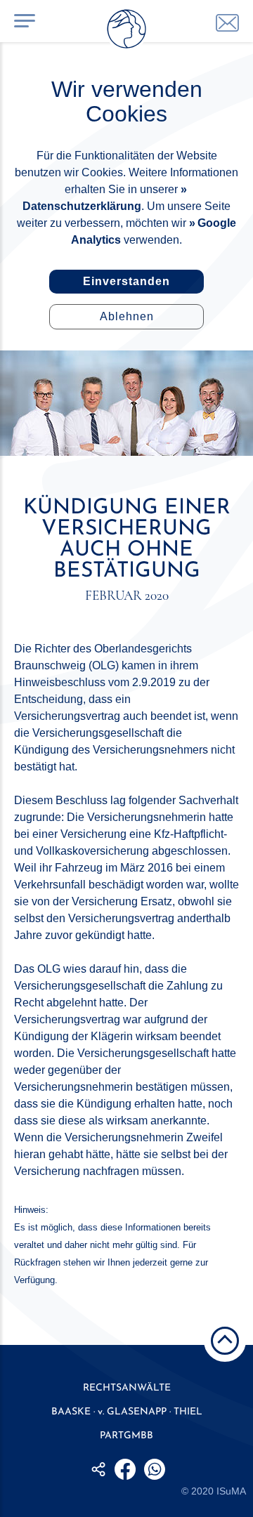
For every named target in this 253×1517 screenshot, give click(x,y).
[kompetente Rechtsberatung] (227, 23)
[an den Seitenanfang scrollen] (225, 1341)
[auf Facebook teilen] (125, 1469)
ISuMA (231, 1491)
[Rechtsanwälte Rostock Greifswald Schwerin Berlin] (126, 31)
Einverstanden (126, 281)
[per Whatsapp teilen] (154, 1469)
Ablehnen (127, 316)
